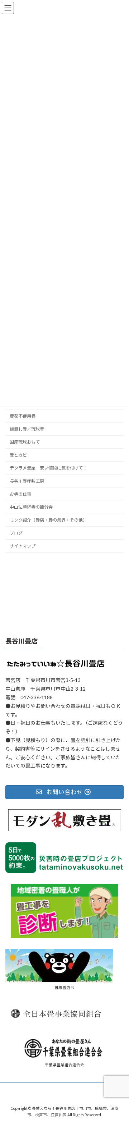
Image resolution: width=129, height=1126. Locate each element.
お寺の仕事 (20, 494)
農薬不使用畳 (22, 416)
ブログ (16, 533)
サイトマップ (22, 546)
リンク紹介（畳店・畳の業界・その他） (48, 520)
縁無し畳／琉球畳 (27, 429)
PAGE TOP (118, 1085)
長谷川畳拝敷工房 (27, 481)
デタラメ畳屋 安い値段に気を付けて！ (48, 468)
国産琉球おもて (25, 442)
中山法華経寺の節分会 (31, 507)
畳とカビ (18, 455)
